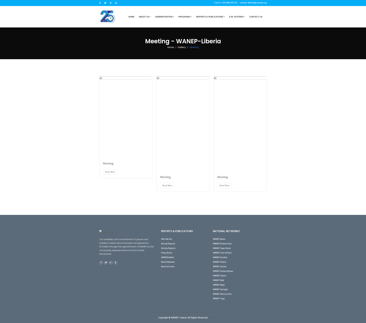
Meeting (108, 163)
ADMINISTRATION (163, 17)
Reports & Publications (209, 17)
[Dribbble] (116, 3)
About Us (144, 17)
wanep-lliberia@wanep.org (253, 2)
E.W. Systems (236, 17)
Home (131, 17)
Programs (184, 17)
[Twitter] (105, 3)
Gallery (182, 47)
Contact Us (255, 17)
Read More (110, 172)
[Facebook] (100, 3)
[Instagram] (111, 3)
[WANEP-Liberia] (110, 16)
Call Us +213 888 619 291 (225, 2)
